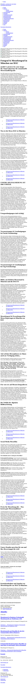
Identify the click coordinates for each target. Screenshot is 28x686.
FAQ (4, 24)
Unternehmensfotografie (8, 18)
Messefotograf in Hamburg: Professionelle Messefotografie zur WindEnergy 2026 (12, 618)
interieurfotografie (7, 16)
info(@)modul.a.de (7, 608)
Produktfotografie (7, 17)
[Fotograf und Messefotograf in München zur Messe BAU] (15, 121)
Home (4, 7)
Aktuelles (5, 22)
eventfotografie (6, 19)
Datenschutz (6, 670)
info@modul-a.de (4, 676)
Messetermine (6, 21)
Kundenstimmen (9, 11)
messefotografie (6, 12)
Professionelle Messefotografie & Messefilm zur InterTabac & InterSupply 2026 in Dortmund (13, 644)
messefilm (5, 13)
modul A (5, 8)
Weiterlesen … (13, 625)
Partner (7, 10)
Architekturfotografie (7, 14)
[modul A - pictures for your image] (8, 4)
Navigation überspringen (6, 5)
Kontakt (5, 23)
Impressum (5, 669)
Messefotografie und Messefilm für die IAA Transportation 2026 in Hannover (12, 631)
